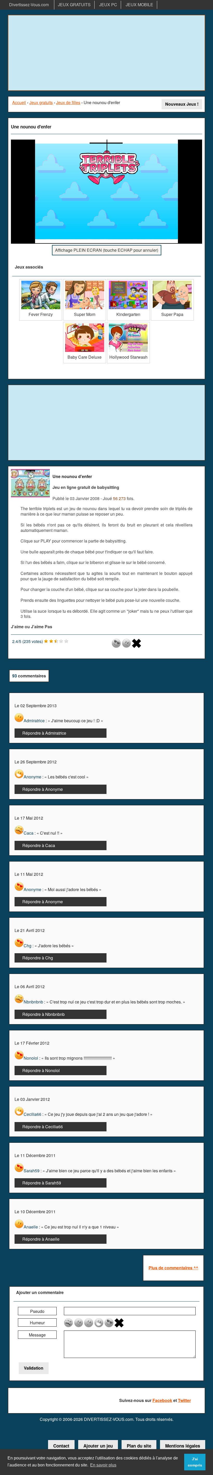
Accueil (19, 102)
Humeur (37, 1323)
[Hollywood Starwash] (128, 324)
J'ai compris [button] (195, 1462)
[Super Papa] (172, 281)
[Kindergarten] (128, 281)
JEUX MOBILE (139, 5)
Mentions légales (182, 1446)
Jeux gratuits (41, 102)
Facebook (162, 1400)
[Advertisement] (106, 53)
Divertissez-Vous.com (29, 5)
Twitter (184, 1400)
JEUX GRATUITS (74, 5)
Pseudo (37, 1311)
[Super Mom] (84, 281)
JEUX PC (108, 5)
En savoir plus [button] (103, 1465)
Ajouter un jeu (98, 1446)
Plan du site (139, 1446)
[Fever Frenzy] (41, 281)
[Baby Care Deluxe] (84, 324)
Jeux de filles (68, 102)
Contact (61, 1446)
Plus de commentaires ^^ (173, 1268)
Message (37, 1335)
